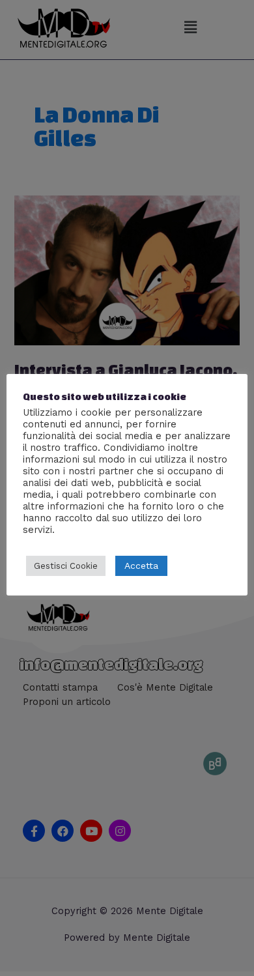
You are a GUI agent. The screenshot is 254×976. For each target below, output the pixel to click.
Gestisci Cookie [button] (66, 566)
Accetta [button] (141, 565)
